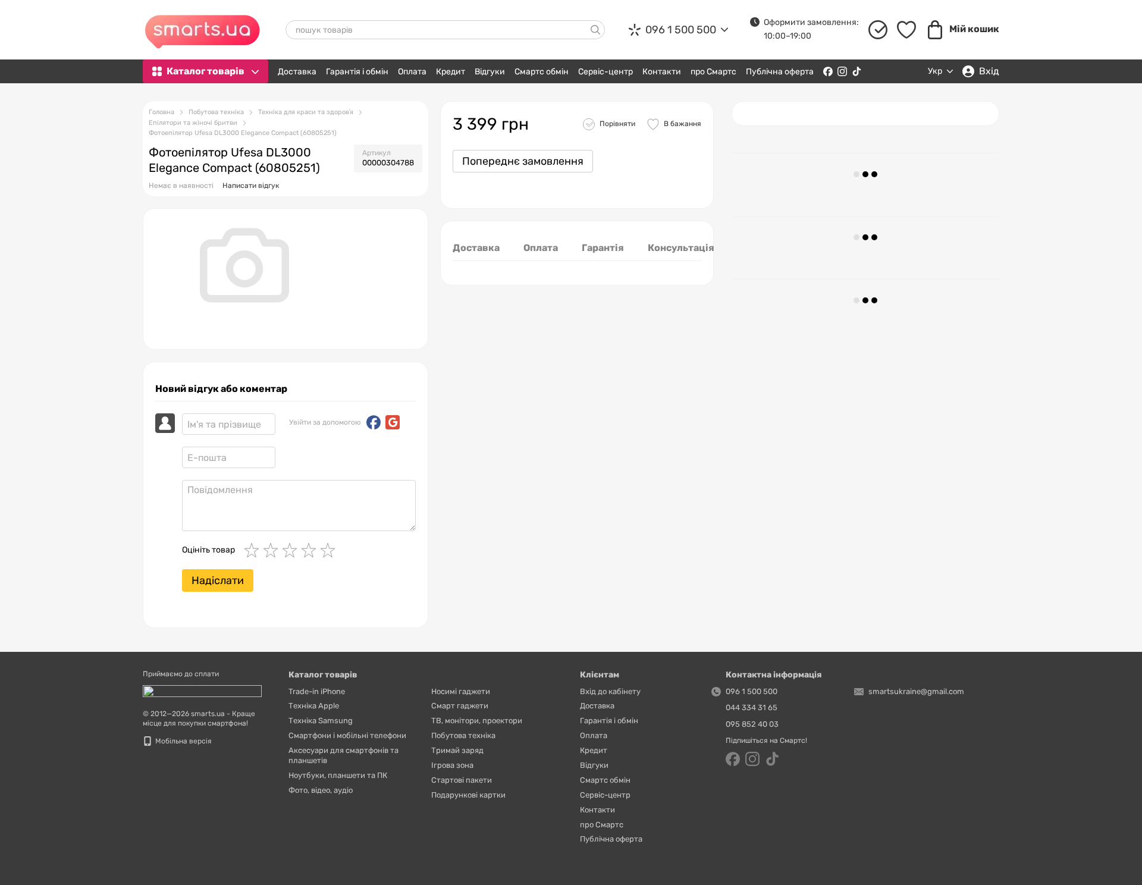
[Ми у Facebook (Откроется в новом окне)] (828, 71)
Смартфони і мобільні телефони (347, 735)
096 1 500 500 (680, 29)
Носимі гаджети (460, 691)
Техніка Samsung (320, 720)
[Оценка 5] (330, 550)
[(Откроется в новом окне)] (202, 690)
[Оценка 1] (253, 550)
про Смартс (713, 72)
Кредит (450, 72)
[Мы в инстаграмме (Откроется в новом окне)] (842, 71)
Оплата (412, 72)
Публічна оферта (780, 72)
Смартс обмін (541, 72)
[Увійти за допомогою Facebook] (373, 422)
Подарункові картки (468, 794)
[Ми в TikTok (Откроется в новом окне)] (856, 71)
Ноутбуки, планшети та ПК (337, 775)
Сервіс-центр (605, 72)
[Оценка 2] (273, 550)
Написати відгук (250, 185)
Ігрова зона (452, 765)
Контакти (661, 72)
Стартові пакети (461, 780)
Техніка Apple (313, 705)
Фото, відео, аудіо (320, 790)
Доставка (297, 72)
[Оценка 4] (311, 550)
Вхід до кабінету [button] (610, 691)
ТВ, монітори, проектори (476, 720)
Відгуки (490, 72)
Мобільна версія (182, 741)
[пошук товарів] (595, 29)
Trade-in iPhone (316, 691)
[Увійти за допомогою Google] (392, 422)
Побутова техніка (463, 735)
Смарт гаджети (459, 705)
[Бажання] (906, 29)
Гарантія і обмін (357, 72)
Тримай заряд (457, 750)
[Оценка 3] (292, 550)
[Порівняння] (877, 29)
